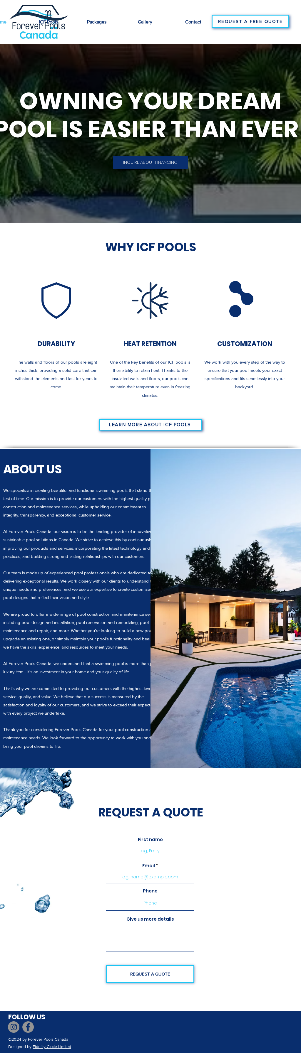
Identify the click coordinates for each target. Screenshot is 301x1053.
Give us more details (150, 919)
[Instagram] (13, 1027)
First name (150, 839)
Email (148, 865)
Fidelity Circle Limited (52, 1046)
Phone (150, 891)
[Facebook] (28, 1027)
